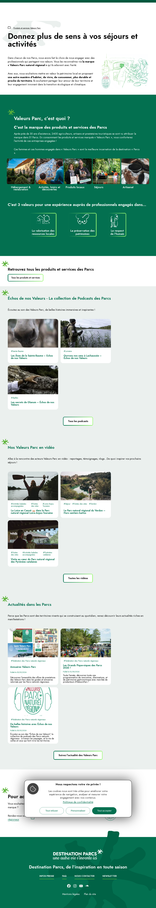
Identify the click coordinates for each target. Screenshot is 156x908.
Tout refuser (51, 810)
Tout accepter (104, 810)
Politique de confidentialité (78, 802)
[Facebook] (69, 886)
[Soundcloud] (87, 886)
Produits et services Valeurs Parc (27, 28)
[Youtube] (81, 886)
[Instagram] (75, 886)
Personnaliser (78, 810)
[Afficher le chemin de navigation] (9, 28)
